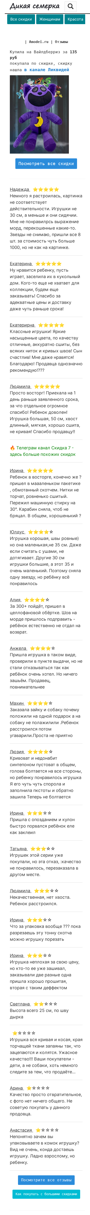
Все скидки (21, 19)
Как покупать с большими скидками (46, 1194)
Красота (75, 19)
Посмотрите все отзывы (46, 1180)
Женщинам (49, 19)
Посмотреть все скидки (46, 163)
